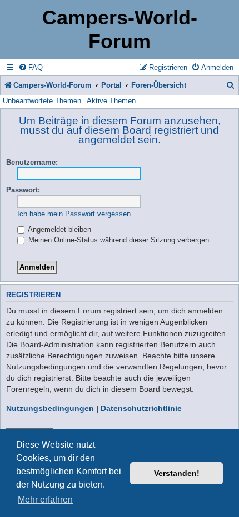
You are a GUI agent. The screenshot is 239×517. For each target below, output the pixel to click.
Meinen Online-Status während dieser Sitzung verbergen (117, 240)
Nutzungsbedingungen (50, 408)
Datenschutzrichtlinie (141, 408)
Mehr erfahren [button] (45, 499)
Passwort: (23, 190)
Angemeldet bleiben (58, 229)
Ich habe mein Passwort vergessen (74, 214)
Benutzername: (32, 162)
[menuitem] (30, 67)
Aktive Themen (111, 101)
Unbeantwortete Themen (42, 101)
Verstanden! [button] (177, 473)
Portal (111, 85)
